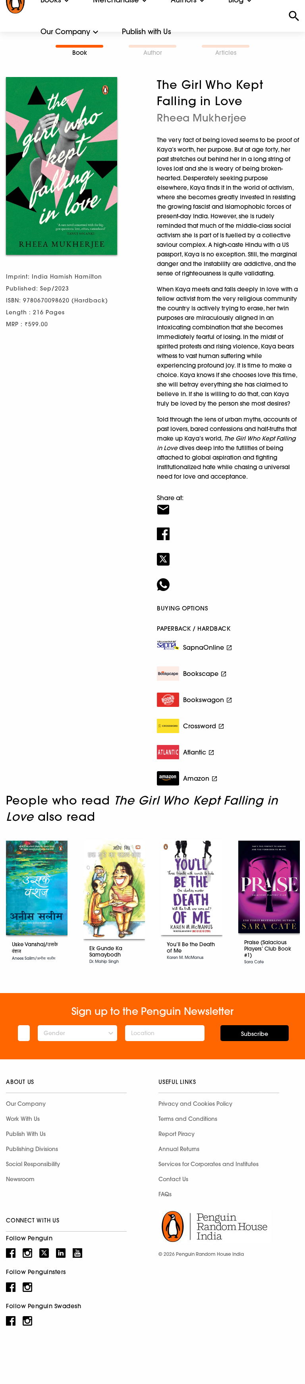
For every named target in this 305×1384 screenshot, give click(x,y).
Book (79, 52)
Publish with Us (146, 31)
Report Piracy (176, 1134)
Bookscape (200, 674)
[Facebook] (228, 528)
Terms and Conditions (187, 1118)
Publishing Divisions (32, 1149)
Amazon (196, 778)
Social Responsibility (33, 1164)
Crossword (199, 726)
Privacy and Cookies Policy (195, 1103)
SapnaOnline (203, 647)
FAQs (165, 1194)
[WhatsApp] (228, 579)
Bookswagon (203, 700)
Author (152, 52)
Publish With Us (26, 1134)
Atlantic (194, 752)
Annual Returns (178, 1149)
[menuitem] (65, 32)
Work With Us (23, 1118)
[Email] (228, 504)
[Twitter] (228, 554)
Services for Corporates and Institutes (208, 1164)
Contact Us (173, 1179)
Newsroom (20, 1179)
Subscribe (254, 1034)
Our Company (65, 31)
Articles (225, 52)
